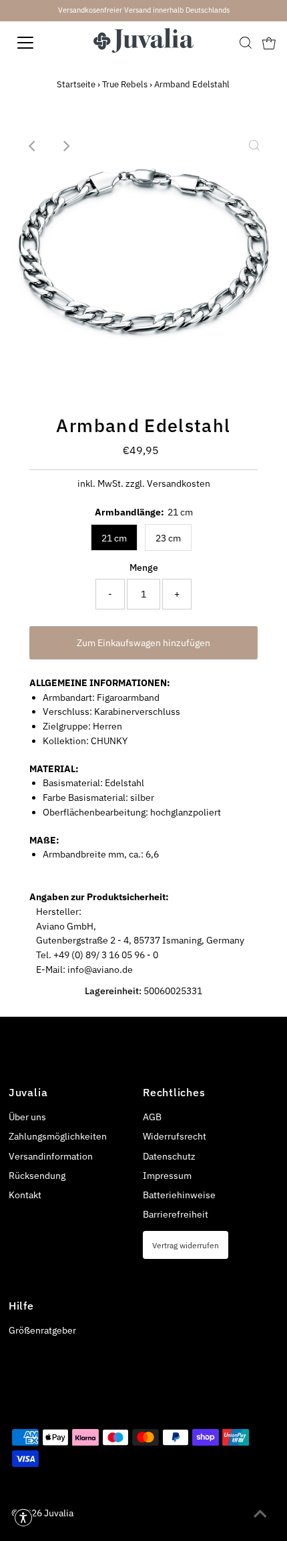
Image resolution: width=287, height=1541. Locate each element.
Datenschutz (169, 1156)
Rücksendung (37, 1176)
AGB (152, 1117)
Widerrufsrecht (174, 1136)
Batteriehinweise (179, 1195)
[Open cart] (269, 43)
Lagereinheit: (113, 991)
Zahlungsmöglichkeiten (58, 1136)
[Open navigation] (40, 42)
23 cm (168, 538)
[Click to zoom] (254, 146)
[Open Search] (246, 42)
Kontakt (25, 1195)
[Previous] (32, 146)
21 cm (114, 538)
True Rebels (125, 84)
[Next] (65, 146)
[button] (23, 1518)
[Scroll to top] (260, 1514)
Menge (143, 567)
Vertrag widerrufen (185, 1245)
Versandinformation (51, 1156)
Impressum (167, 1176)
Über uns (27, 1117)
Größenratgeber (42, 1330)
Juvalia (58, 1513)
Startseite (76, 84)
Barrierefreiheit (175, 1214)
